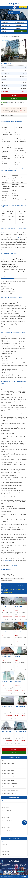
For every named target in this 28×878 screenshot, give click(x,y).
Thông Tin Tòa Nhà (8, 115)
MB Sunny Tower (8, 578)
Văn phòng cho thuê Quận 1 (7, 232)
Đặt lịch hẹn (14, 752)
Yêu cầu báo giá (14, 749)
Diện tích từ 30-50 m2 (6, 807)
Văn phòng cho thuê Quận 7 (8, 776)
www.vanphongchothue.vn (21, 868)
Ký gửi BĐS (23, 7)
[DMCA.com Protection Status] (20, 871)
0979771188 (19, 110)
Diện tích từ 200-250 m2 (7, 824)
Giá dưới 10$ (4, 844)
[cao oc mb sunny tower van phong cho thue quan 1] (14, 50)
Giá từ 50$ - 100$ (5, 854)
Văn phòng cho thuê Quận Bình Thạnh (10, 790)
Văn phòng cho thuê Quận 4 (8, 773)
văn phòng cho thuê (15, 237)
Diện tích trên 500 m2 (6, 834)
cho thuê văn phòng (6, 560)
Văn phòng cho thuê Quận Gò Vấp (9, 793)
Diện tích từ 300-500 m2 (7, 830)
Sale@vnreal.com (8, 868)
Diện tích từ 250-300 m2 (7, 827)
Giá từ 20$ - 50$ (5, 851)
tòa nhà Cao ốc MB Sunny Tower (6, 580)
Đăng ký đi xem (14, 98)
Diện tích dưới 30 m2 (6, 804)
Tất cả (3, 760)
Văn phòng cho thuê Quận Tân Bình (9, 783)
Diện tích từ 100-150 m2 (7, 817)
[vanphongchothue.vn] (14, 3)
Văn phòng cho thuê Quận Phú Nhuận (10, 786)
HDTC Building (14, 565)
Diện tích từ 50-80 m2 (6, 810)
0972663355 (9, 589)
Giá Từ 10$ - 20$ (5, 848)
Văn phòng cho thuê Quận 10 (8, 780)
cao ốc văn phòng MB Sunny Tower (17, 578)
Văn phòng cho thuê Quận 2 (8, 766)
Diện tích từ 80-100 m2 (6, 814)
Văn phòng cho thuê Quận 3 (8, 770)
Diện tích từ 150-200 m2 (7, 820)
